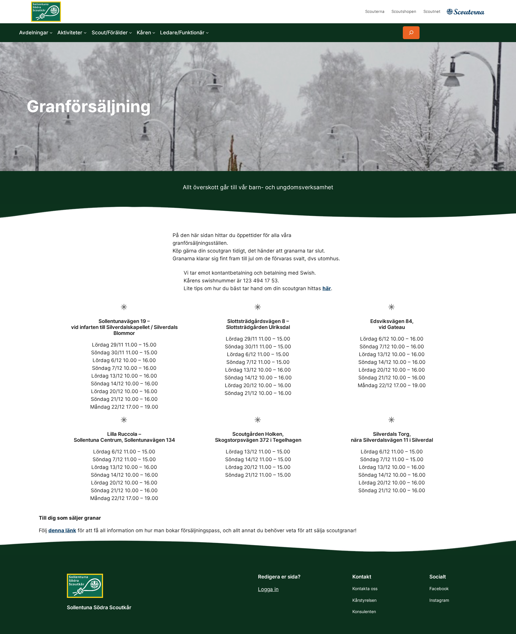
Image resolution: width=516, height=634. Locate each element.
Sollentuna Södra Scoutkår (99, 607)
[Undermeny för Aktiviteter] (85, 32)
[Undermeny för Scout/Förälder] (130, 32)
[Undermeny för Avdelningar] (51, 32)
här (326, 288)
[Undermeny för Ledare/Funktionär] (207, 32)
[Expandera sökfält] (411, 32)
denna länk (62, 530)
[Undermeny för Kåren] (153, 32)
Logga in (268, 589)
